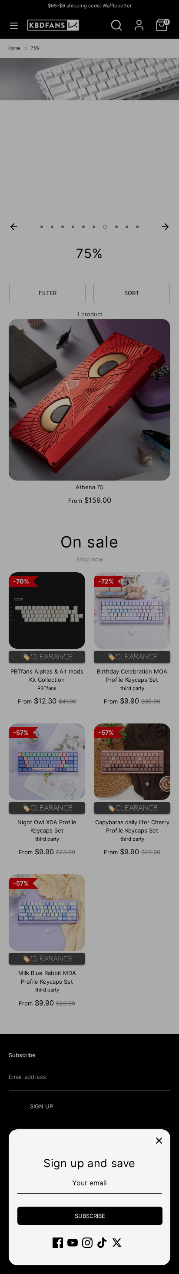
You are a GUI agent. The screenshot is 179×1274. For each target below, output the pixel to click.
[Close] (159, 1140)
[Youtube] (72, 1243)
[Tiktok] (102, 1243)
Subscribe (90, 1215)
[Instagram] (87, 1243)
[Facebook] (58, 1243)
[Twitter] (117, 1243)
